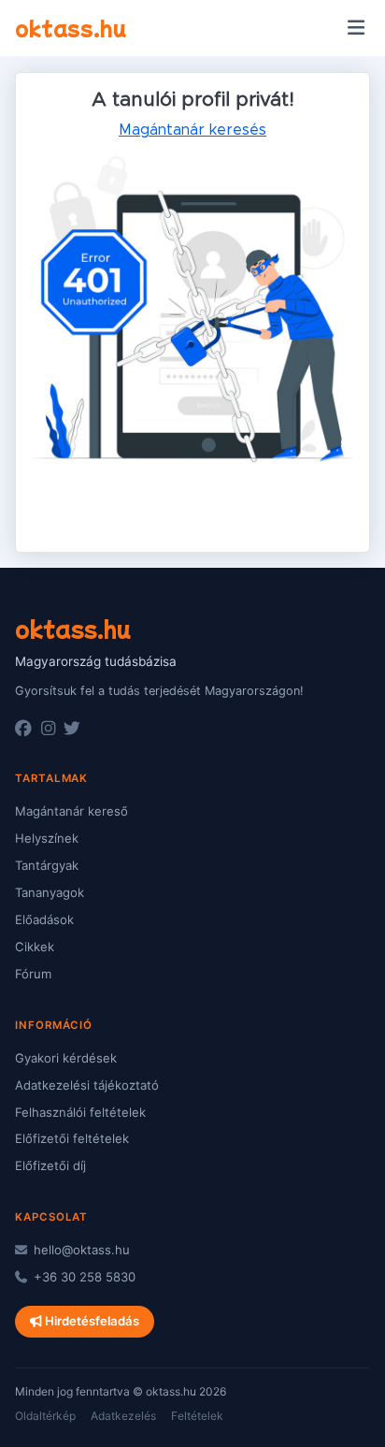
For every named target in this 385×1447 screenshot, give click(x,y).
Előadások (44, 919)
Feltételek (197, 1416)
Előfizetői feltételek (72, 1138)
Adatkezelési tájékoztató (87, 1085)
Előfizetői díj (50, 1165)
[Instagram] (48, 728)
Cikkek (34, 946)
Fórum (33, 973)
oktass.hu (70, 27)
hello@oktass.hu (80, 1249)
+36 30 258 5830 (82, 1276)
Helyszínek (46, 838)
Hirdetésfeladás (90, 1320)
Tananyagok (49, 892)
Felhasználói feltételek (80, 1112)
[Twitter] (72, 728)
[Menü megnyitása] (355, 28)
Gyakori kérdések (66, 1057)
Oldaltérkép (45, 1416)
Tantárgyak (46, 865)
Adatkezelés (123, 1416)
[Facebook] (23, 728)
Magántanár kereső (71, 810)
